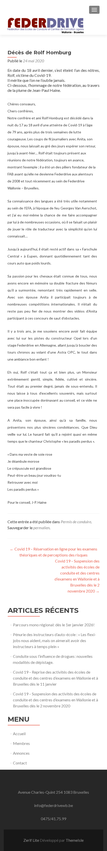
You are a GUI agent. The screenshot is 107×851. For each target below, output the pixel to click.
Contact (20, 762)
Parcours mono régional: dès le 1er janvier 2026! (54, 624)
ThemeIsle (75, 840)
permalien (41, 527)
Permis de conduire (76, 521)
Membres (21, 743)
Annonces (21, 753)
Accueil (19, 733)
